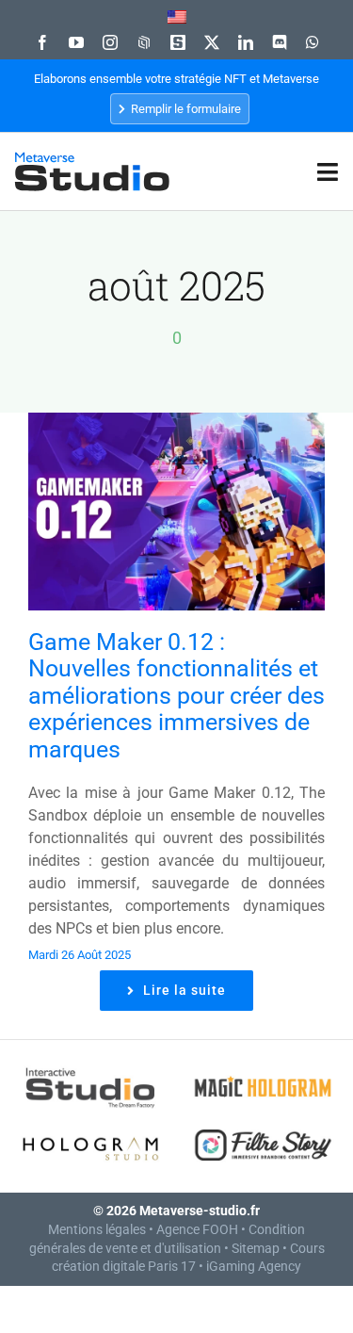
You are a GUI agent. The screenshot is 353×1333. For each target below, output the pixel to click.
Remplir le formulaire (184, 109)
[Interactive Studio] (91, 1068)
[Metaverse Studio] (92, 160)
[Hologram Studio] (91, 1125)
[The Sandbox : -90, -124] (177, 42)
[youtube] (76, 42)
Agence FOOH (197, 1229)
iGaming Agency (253, 1266)
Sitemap (256, 1248)
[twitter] (211, 42)
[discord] (279, 42)
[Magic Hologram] (263, 1068)
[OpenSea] (144, 42)
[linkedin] (245, 42)
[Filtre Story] (263, 1125)
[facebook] (42, 42)
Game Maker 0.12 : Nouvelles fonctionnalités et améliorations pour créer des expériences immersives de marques (176, 695)
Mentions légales (97, 1229)
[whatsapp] (312, 42)
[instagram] (110, 42)
